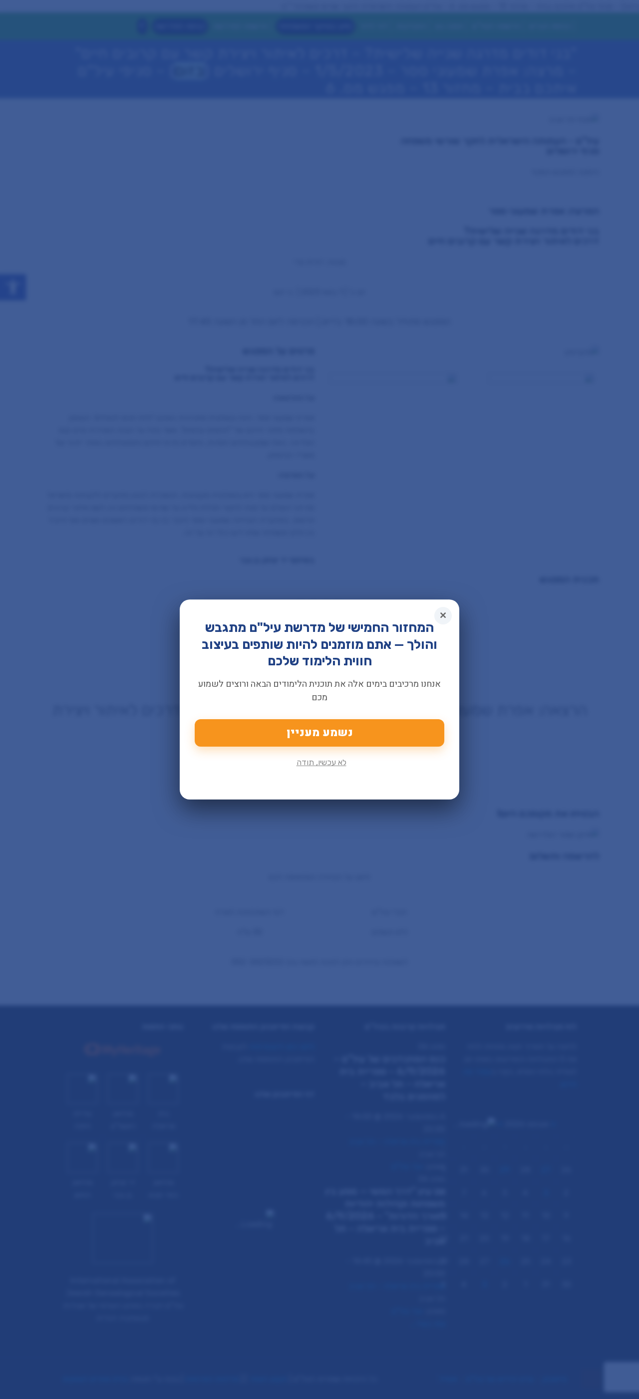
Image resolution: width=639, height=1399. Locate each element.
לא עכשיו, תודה (321, 762)
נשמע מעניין (320, 733)
